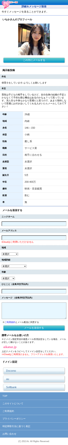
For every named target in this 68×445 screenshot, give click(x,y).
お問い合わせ (9, 433)
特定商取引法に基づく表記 (16, 426)
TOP (4, 396)
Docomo (11, 370)
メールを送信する (34, 327)
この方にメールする (34, 60)
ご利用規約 (10, 322)
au (7, 379)
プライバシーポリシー (14, 418)
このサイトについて (12, 403)
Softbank (11, 387)
